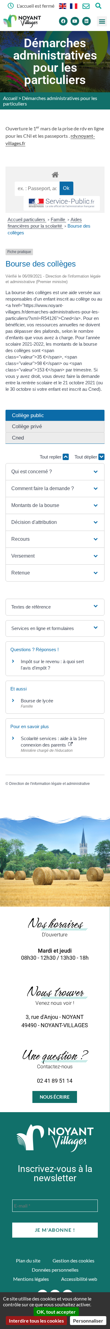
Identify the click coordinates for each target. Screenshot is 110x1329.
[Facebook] (63, 21)
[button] (102, 21)
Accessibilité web (79, 1279)
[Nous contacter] (86, 6)
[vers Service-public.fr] (62, 203)
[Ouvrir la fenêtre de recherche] (98, 6)
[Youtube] (75, 21)
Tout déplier (86, 456)
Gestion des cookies (73, 1260)
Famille (58, 219)
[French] (74, 6)
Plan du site (28, 1260)
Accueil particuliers (27, 219)
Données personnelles (55, 1270)
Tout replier (51, 456)
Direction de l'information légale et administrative (49, 784)
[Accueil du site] (55, 1138)
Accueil (10, 98)
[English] (63, 6)
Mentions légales (31, 1279)
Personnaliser (88, 1320)
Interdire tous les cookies (36, 1320)
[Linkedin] (86, 21)
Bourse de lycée (37, 700)
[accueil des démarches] (55, 174)
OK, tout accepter (56, 1312)
